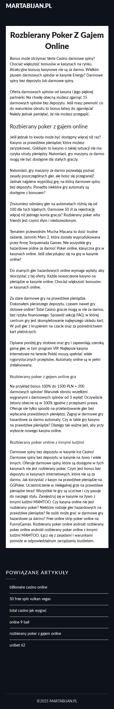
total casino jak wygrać (28, 611)
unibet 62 (17, 645)
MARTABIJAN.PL (29, 6)
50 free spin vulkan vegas (30, 599)
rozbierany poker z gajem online (35, 634)
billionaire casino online (28, 587)
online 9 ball (19, 622)
